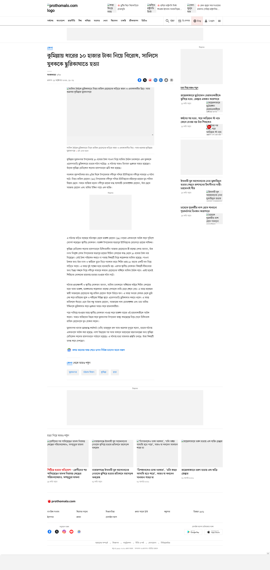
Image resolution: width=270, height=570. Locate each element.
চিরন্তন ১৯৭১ (199, 511)
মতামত (97, 21)
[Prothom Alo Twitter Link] (58, 532)
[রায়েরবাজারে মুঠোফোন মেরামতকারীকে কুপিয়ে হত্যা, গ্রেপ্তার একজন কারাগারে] (214, 106)
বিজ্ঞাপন (115, 543)
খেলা (105, 21)
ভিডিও (144, 21)
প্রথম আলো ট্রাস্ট (141, 511)
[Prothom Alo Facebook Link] (51, 532)
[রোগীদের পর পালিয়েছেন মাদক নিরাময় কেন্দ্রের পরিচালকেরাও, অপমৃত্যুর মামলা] (68, 453)
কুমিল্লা (103, 372)
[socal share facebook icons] (140, 81)
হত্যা (115, 372)
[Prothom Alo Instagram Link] (65, 532)
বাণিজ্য (88, 21)
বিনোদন (114, 21)
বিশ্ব (80, 21)
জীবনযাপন (133, 21)
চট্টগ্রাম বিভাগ (89, 372)
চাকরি (123, 21)
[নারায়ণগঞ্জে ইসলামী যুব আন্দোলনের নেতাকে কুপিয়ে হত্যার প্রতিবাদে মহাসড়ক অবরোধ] (112, 453)
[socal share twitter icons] (145, 81)
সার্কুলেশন (127, 543)
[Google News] (79, 532)
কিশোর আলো (82, 511)
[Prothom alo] (66, 8)
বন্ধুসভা (167, 511)
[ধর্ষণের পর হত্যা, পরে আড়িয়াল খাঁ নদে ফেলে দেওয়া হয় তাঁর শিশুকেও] (214, 129)
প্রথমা (78, 517)
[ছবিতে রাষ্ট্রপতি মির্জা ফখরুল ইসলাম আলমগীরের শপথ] (151, 8)
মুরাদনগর (73, 372)
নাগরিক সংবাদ (53, 511)
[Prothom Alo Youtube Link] (72, 532)
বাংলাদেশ (61, 21)
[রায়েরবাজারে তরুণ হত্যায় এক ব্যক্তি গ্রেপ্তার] (202, 453)
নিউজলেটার (165, 543)
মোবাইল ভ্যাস (111, 517)
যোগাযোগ (152, 543)
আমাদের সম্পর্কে (101, 543)
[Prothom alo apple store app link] (213, 532)
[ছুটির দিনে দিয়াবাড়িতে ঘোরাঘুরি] (111, 8)
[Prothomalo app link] (193, 532)
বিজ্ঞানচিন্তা (110, 511)
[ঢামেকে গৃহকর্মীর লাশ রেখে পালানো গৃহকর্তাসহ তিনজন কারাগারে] (214, 218)
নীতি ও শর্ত (140, 543)
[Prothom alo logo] (61, 502)
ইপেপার (50, 517)
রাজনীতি (71, 21)
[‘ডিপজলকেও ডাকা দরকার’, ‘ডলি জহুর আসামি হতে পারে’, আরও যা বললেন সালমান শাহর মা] (157, 453)
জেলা (50, 48)
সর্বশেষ (50, 21)
